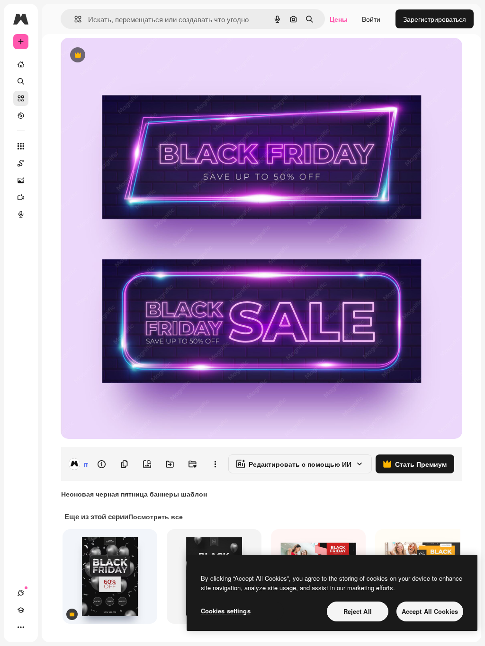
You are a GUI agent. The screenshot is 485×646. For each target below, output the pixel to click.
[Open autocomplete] (74, 19)
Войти (371, 19)
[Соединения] (20, 593)
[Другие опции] (215, 463)
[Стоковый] (20, 98)
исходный (124, 56)
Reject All (357, 611)
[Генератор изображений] (20, 180)
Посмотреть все (155, 516)
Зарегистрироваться (434, 19)
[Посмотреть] (20, 115)
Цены (339, 19)
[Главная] (20, 64)
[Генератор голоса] (20, 214)
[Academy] (20, 610)
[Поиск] (20, 81)
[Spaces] (20, 163)
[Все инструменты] (20, 146)
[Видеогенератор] (20, 197)
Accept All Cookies (430, 611)
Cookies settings (226, 610)
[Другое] (20, 627)
